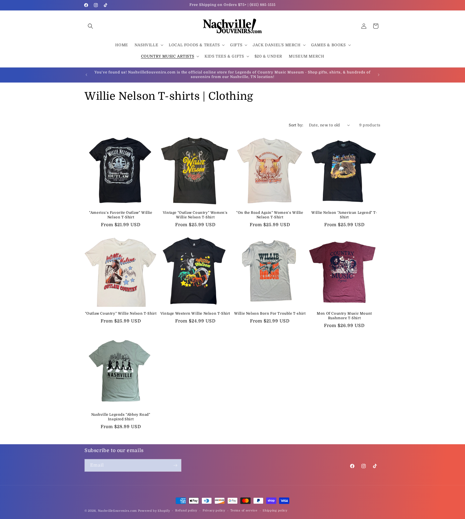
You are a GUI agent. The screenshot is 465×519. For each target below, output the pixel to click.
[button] (90, 26)
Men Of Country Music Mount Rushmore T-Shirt (344, 315)
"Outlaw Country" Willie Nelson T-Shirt (121, 313)
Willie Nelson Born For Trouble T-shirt (270, 313)
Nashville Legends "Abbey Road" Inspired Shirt (120, 417)
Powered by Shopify (154, 511)
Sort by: (296, 125)
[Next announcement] (379, 75)
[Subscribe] (175, 465)
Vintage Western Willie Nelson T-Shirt (195, 313)
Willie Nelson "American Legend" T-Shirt (344, 215)
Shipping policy (275, 510)
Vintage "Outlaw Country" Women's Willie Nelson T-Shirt (195, 215)
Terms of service (243, 510)
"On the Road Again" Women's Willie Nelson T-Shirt (269, 215)
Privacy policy (214, 510)
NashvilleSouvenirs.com (117, 511)
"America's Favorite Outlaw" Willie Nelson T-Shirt (120, 215)
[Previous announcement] (86, 75)
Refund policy (186, 510)
